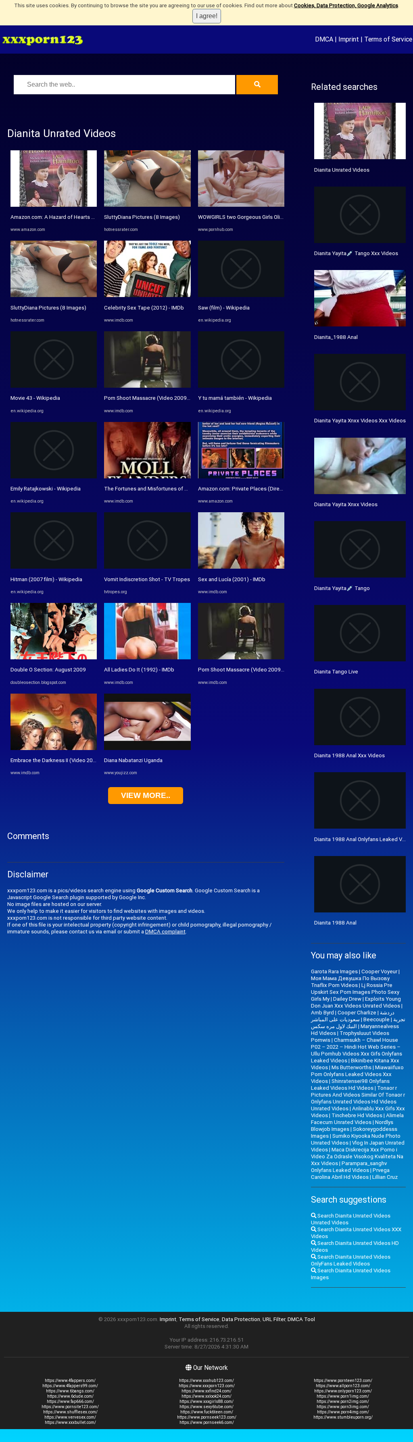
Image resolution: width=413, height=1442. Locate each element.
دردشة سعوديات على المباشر (352, 1016)
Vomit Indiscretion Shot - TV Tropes (147, 579)
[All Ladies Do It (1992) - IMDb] (147, 657)
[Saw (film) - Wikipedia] (241, 295)
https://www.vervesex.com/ (70, 1417)
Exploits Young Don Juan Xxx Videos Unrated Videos (356, 1002)
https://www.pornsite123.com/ (70, 1406)
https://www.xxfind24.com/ (206, 1391)
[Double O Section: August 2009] (53, 657)
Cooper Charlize (357, 1012)
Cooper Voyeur (379, 971)
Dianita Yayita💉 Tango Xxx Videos (356, 253)
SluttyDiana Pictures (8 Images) (48, 307)
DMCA (324, 39)
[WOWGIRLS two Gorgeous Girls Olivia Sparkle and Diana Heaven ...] (241, 205)
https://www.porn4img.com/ (343, 1412)
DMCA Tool (301, 1319)
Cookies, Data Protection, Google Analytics (346, 5)
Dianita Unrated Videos (341, 169)
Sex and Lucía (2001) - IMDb (231, 579)
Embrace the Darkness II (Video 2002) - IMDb (63, 760)
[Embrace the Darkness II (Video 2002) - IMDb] (53, 748)
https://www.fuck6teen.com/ (206, 1412)
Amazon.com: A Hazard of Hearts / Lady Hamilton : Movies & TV (86, 217)
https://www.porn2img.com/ (343, 1401)
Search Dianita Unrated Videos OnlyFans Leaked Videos (350, 1260)
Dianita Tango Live (336, 671)
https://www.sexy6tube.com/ (206, 1406)
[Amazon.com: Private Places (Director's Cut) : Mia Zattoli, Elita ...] (241, 476)
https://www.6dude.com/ (70, 1396)
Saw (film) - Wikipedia (224, 307)
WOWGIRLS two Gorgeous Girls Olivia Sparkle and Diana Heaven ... (276, 217)
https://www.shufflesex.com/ (70, 1412)
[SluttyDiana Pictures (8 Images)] (53, 295)
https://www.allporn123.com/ (343, 1385)
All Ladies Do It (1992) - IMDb (139, 669)
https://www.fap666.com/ (70, 1401)
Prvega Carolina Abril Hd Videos (350, 1173)
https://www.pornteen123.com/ (343, 1380)
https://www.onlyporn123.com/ (343, 1391)
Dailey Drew (347, 998)
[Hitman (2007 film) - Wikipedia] (53, 566)
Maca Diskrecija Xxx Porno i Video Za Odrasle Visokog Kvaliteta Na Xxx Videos (357, 1156)
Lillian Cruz (385, 1177)
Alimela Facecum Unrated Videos (357, 1119)
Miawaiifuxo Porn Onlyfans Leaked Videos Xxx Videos (357, 1074)
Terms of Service (388, 39)
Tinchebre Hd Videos (357, 1115)
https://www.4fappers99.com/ (70, 1385)
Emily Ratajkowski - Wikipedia (45, 488)
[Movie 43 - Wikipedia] (53, 385)
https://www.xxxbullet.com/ (70, 1422)
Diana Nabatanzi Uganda (133, 760)
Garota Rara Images (334, 971)
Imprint (348, 39)
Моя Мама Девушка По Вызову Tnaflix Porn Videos (350, 982)
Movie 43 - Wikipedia (35, 398)
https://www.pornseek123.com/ (206, 1417)
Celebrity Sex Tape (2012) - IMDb (144, 307)
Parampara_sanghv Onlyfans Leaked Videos (349, 1167)
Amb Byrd (322, 1012)
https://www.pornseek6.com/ (206, 1422)
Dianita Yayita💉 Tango (342, 588)
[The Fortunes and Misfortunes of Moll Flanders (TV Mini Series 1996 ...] (147, 476)
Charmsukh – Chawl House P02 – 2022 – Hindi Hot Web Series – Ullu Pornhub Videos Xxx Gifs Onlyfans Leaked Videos (356, 1050)
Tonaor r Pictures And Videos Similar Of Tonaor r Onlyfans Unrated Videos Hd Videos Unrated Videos (358, 1098)
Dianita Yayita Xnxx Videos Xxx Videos (360, 420)
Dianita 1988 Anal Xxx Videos (349, 755)
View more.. (145, 795)
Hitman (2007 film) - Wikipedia (46, 579)
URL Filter (274, 1319)
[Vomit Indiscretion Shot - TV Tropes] (147, 566)
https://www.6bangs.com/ (70, 1391)
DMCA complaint (165, 931)
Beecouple (376, 1019)
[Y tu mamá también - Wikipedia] (241, 385)
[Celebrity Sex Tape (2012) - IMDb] (147, 295)
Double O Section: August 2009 (48, 669)
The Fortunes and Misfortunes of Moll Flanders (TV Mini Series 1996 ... (188, 488)
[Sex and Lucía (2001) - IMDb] (241, 566)
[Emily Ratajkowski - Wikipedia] (53, 476)
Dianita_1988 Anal (336, 337)
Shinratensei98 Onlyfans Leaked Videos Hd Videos (350, 1084)
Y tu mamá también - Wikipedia (235, 398)
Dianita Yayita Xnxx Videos (346, 504)
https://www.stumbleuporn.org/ (343, 1417)
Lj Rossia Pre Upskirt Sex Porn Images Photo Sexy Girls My (355, 992)
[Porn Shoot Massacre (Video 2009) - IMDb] (147, 385)
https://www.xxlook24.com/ (206, 1396)
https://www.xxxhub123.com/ (206, 1380)
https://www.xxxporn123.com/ (207, 1385)
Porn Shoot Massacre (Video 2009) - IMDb (154, 398)
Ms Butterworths (351, 1067)
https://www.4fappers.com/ (70, 1380)
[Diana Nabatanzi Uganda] (147, 748)
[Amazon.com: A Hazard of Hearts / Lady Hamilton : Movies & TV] (53, 205)
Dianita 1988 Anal (335, 922)
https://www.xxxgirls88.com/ (206, 1401)
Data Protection (241, 1319)
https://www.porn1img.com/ (343, 1396)
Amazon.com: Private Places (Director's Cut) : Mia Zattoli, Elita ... (274, 488)
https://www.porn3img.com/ (343, 1406)
